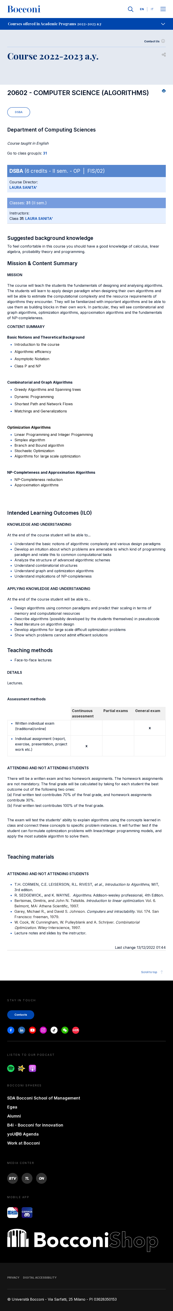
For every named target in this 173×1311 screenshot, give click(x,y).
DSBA (19, 112)
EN (142, 9)
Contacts (20, 1014)
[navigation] (86, 24)
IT (152, 9)
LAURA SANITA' (23, 187)
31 (45, 153)
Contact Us (151, 41)
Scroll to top (149, 972)
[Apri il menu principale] (163, 9)
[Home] (24, 9)
